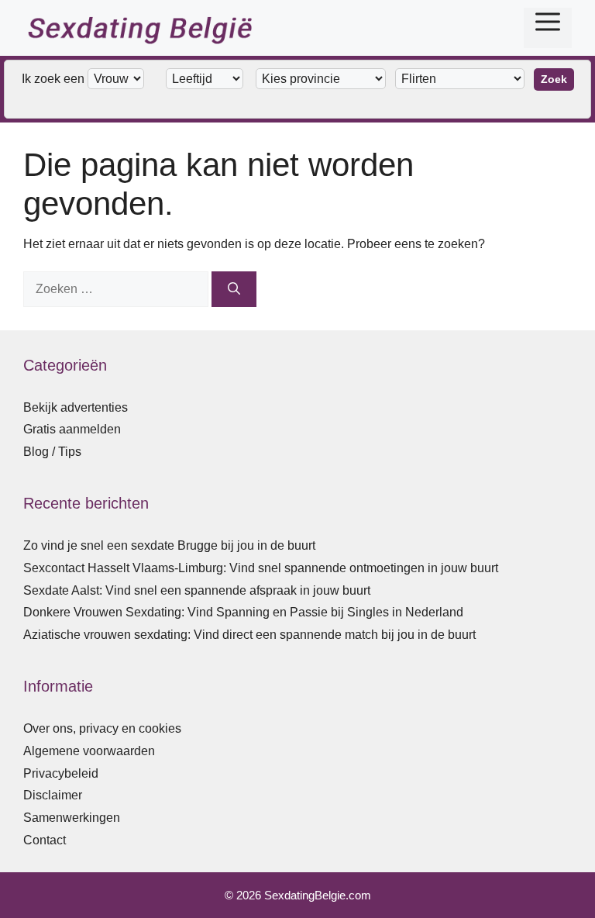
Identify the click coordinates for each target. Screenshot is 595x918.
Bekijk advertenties (75, 407)
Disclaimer (52, 795)
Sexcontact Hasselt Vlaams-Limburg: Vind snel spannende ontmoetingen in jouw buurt (260, 568)
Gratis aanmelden (72, 429)
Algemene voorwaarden (89, 751)
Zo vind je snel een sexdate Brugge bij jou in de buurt (169, 545)
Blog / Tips (52, 451)
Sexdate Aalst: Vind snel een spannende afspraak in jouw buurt (196, 590)
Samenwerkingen (71, 817)
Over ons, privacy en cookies (102, 728)
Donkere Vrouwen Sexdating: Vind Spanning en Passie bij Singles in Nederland (243, 612)
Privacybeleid (60, 773)
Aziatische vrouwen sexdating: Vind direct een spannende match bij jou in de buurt (249, 634)
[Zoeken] (234, 289)
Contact (44, 840)
